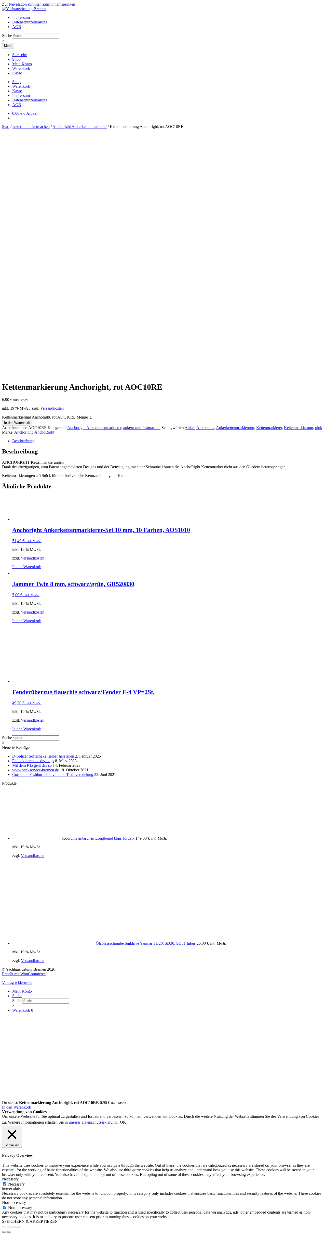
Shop (16, 59)
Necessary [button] (10, 1179)
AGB (16, 26)
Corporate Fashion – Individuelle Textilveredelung (52, 774)
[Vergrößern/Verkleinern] (4, 1227)
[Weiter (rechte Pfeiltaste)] (9, 1232)
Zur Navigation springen (22, 4)
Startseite (19, 55)
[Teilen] (14, 1227)
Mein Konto (22, 64)
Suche (7, 35)
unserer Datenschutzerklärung (93, 1122)
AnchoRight (44, 432)
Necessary (16, 1184)
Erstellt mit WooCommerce (24, 974)
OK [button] (123, 1122)
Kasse (17, 73)
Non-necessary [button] (14, 1202)
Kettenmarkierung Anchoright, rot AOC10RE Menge (45, 417)
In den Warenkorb (17, 423)
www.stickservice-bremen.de (35, 770)
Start (5, 126)
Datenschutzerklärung (29, 22)
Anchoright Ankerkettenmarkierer (79, 126)
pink (318, 427)
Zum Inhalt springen (59, 4)
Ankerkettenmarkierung (235, 427)
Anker (190, 427)
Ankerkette (205, 427)
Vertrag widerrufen (17, 982)
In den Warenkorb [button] (26, 567)
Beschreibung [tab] (23, 441)
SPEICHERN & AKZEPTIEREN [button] (30, 1221)
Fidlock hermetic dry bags (33, 761)
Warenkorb (21, 68)
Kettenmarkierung (298, 427)
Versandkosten (52, 408)
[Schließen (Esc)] (19, 1227)
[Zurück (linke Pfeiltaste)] (4, 1232)
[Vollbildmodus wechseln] (9, 1227)
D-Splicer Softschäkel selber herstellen (43, 756)
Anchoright (23, 432)
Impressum (21, 17)
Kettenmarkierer (269, 427)
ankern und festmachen (31, 126)
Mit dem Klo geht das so (32, 765)
